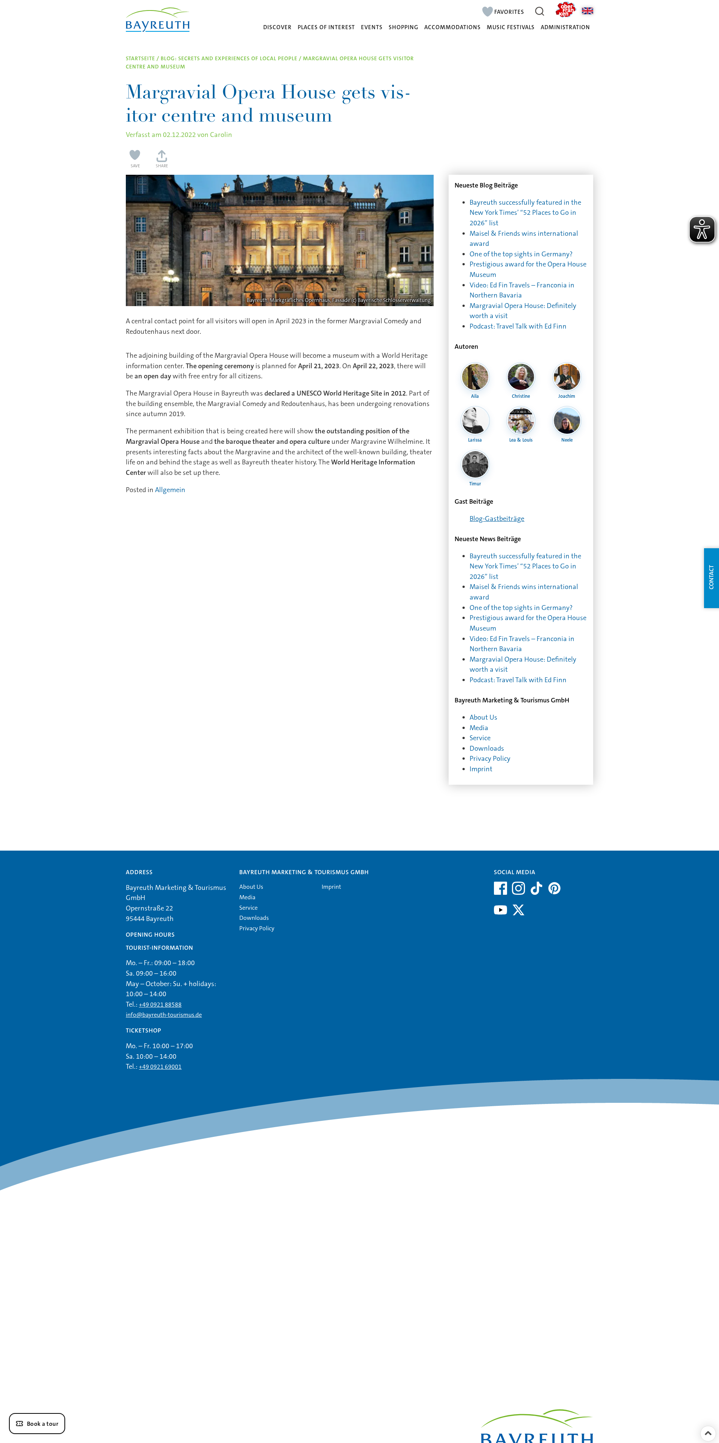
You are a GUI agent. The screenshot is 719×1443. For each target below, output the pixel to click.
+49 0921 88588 (160, 1005)
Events (372, 27)
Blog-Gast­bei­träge (497, 518)
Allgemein (170, 489)
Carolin (221, 134)
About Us (483, 717)
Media (479, 727)
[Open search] (540, 11)
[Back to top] (708, 1434)
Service (480, 737)
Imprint (481, 769)
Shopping (403, 27)
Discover (277, 27)
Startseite (140, 58)
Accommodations (452, 27)
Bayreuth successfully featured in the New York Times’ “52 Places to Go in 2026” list (525, 213)
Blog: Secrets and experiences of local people (229, 58)
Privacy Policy (490, 758)
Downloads (487, 748)
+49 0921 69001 (160, 1067)
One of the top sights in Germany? (521, 254)
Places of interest (326, 27)
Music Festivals (511, 27)
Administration (565, 27)
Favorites (509, 11)
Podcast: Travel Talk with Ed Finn (518, 326)
